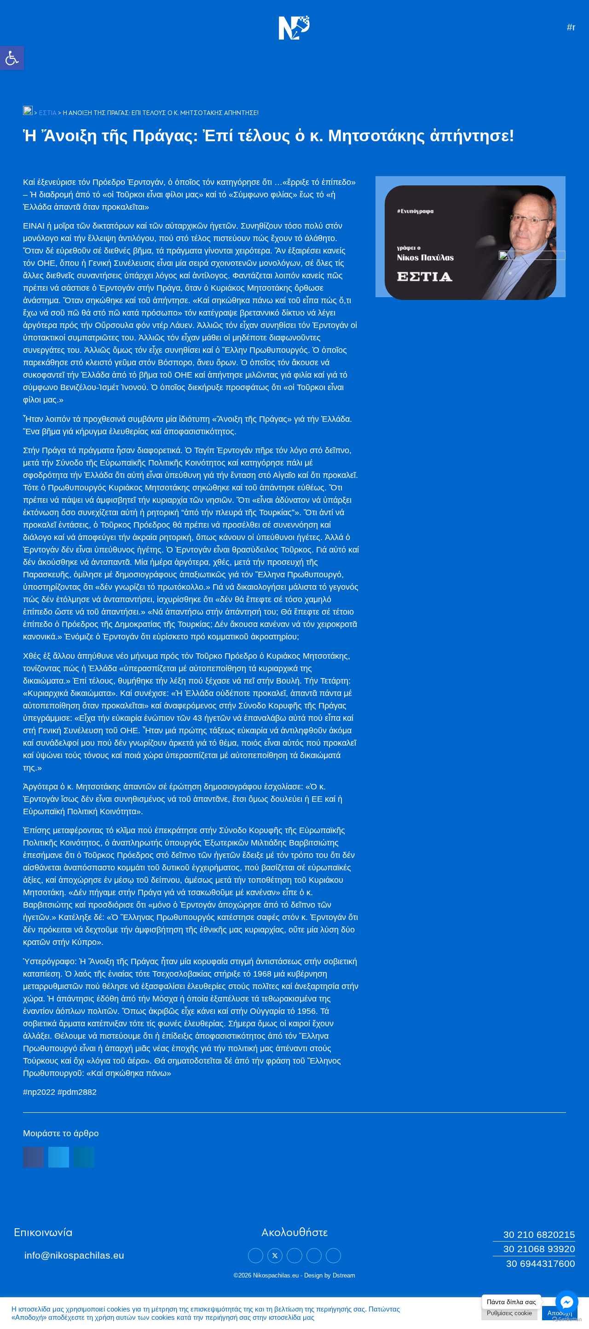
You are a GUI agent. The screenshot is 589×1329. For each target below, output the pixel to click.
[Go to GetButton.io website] (567, 1320)
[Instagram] (314, 1255)
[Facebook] (255, 1255)
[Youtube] (333, 1255)
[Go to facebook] (566, 1301)
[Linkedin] (294, 1255)
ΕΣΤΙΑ (48, 113)
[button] (12, 58)
